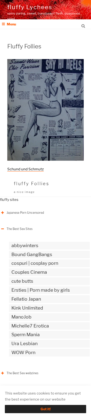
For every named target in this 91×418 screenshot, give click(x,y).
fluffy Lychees (29, 7)
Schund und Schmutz (25, 169)
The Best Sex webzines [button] (22, 373)
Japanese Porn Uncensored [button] (25, 212)
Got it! (46, 409)
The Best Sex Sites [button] (20, 229)
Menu (11, 24)
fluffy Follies (31, 183)
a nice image (24, 192)
